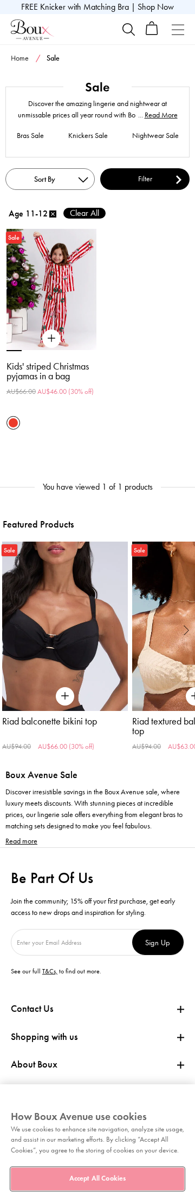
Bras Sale (30, 135)
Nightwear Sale (155, 135)
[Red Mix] (13, 423)
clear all (84, 213)
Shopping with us (44, 1037)
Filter (145, 178)
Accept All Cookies (97, 1178)
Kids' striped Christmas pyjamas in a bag (47, 371)
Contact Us (32, 1008)
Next (186, 630)
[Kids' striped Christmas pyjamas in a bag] (51, 339)
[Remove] (52, 214)
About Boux (34, 1064)
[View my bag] (152, 32)
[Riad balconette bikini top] (65, 626)
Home (20, 58)
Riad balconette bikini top (49, 721)
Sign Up (157, 942)
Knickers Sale (88, 135)
